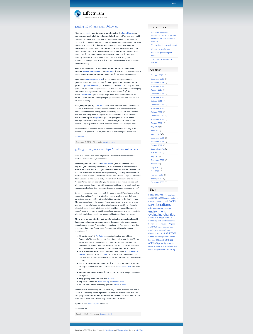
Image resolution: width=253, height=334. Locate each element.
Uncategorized (109, 142)
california (152, 198)
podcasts (160, 240)
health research (168, 221)
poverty (162, 243)
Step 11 (111, 279)
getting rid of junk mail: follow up (96, 26)
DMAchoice (86, 94)
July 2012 (155, 127)
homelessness (154, 224)
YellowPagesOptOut (94, 79)
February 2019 (157, 75)
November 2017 (157, 86)
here (105, 254)
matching (152, 230)
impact (97, 118)
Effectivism (93, 13)
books (164, 195)
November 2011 (157, 141)
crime (164, 201)
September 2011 (158, 149)
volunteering (169, 249)
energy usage (164, 208)
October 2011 (156, 145)
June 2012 (155, 130)
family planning (155, 217)
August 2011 (156, 153)
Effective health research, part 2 (164, 45)
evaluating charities (161, 214)
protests (170, 243)
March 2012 (156, 134)
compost (158, 201)
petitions (158, 237)
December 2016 (157, 94)
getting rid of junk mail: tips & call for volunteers (106, 149)
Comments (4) (81, 137)
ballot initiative (155, 195)
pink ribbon (165, 236)
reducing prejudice (154, 246)
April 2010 (155, 171)
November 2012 (157, 119)
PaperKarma (127, 33)
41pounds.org (103, 282)
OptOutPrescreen (90, 85)
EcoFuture (100, 236)
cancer (160, 198)
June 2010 (155, 164)
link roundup (168, 227)
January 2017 (156, 90)
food (165, 217)
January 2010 (156, 178)
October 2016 (156, 101)
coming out (151, 201)
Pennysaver (95, 71)
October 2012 (156, 123)
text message (169, 246)
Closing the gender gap (160, 49)
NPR (162, 233)
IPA (169, 224)
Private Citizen (118, 282)
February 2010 (157, 175)
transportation (158, 250)
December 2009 (157, 182)
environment (157, 211)
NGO (158, 233)
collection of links (124, 266)
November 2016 (157, 97)
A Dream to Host (122, 330)
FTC (122, 85)
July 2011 (155, 156)
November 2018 (157, 82)
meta (158, 230)
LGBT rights (157, 227)
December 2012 (157, 116)
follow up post (93, 304)
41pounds (99, 106)
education (153, 208)
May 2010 (155, 167)
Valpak (86, 71)
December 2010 (157, 160)
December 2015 (157, 105)
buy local (171, 195)
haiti (159, 221)
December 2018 (157, 79)
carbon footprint (170, 198)
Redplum (109, 71)
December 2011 (157, 138)
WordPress (109, 330)
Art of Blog (139, 330)
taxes (162, 246)
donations (163, 204)
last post (86, 33)
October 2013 (156, 112)
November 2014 (157, 108)
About (174, 3)
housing (164, 224)
